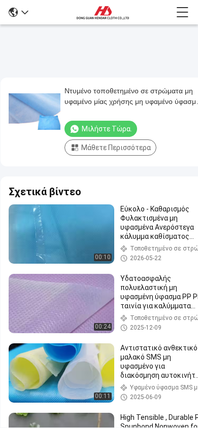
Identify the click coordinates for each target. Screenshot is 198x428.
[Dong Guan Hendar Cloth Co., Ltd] (102, 12)
